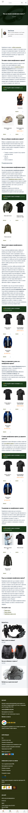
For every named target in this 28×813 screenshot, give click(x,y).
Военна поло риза (20, 547)
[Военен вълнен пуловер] (8, 342)
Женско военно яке (7, 236)
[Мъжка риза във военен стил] (8, 560)
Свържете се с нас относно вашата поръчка (11, 714)
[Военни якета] (20, 99)
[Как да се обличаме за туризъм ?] (14, 652)
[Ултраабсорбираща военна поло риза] (20, 319)
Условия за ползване (6, 768)
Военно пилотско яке (7, 215)
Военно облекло (7, 612)
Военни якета (20, 108)
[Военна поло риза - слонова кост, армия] (20, 207)
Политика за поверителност (7, 742)
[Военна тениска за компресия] (8, 319)
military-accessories (16, 47)
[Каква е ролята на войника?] (14, 631)
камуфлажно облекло (7, 310)
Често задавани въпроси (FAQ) (8, 764)
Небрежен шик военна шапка (8, 129)
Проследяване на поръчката (7, 712)
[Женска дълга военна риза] (8, 539)
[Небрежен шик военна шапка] (8, 119)
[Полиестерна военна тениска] (20, 119)
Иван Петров (11, 30)
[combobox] (14, 3)
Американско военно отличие (15, 179)
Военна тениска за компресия (8, 328)
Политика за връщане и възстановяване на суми (11, 744)
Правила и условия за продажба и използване (11, 746)
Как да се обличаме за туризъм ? (10, 661)
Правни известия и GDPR (7, 749)
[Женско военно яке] (8, 228)
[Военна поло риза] (20, 539)
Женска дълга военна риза (8, 548)
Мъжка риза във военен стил (8, 569)
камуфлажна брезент (19, 67)
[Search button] (22, 3)
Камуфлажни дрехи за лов (10, 614)
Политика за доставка (6, 740)
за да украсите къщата (9, 443)
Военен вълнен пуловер (7, 351)
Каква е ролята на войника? (8, 640)
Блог (3, 738)
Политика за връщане (6, 770)
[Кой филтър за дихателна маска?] (14, 673)
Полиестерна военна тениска (20, 129)
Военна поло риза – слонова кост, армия (20, 216)
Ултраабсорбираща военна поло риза (20, 328)
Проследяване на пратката (7, 766)
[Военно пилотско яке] (8, 207)
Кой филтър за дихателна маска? (10, 682)
